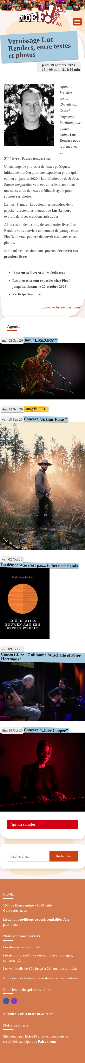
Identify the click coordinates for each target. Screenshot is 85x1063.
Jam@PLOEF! (35, 408)
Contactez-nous (15, 911)
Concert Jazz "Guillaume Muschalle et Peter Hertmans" (41, 656)
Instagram (14, 1001)
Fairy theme (47, 1042)
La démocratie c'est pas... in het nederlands (39, 565)
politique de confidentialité (40, 919)
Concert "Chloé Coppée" (46, 730)
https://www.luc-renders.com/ (59, 307)
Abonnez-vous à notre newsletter (28, 1014)
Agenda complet (23, 824)
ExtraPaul (32, 1036)
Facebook (6, 1001)
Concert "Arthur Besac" (45, 419)
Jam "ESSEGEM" (40, 340)
